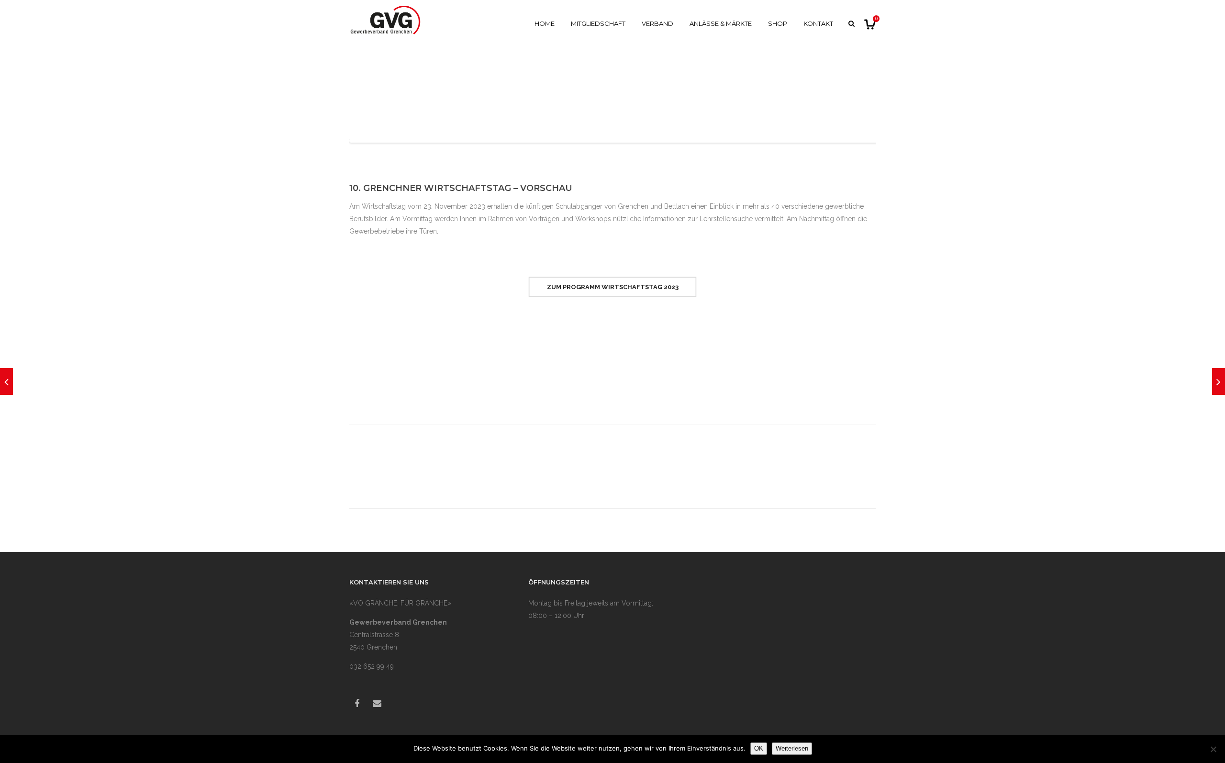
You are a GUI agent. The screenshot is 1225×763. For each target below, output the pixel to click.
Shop (777, 23)
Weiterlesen (792, 748)
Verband (657, 23)
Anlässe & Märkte (721, 23)
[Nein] (1213, 749)
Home (545, 23)
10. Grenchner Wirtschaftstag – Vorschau (460, 188)
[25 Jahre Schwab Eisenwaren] (6, 381)
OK (758, 748)
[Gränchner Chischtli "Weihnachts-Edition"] (1218, 381)
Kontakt (818, 23)
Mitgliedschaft (598, 23)
